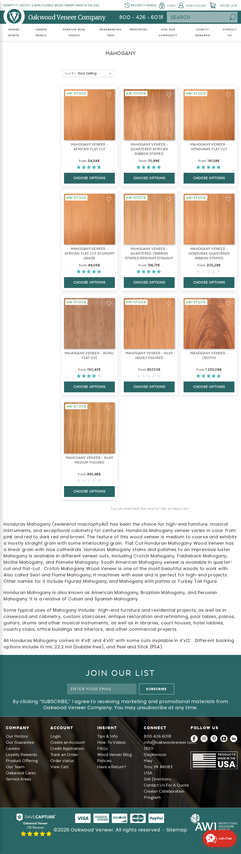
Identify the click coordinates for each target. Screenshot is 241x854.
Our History (17, 736)
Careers (13, 748)
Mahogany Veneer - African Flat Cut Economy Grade (89, 253)
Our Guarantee (20, 742)
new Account (196, 5)
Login (171, 5)
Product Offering (22, 760)
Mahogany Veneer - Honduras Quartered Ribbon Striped (209, 253)
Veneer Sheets (14, 32)
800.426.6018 (157, 736)
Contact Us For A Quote (166, 785)
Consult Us (230, 32)
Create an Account (67, 742)
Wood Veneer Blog (114, 754)
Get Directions (157, 779)
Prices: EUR (228, 5)
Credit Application (67, 748)
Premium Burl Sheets (74, 32)
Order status (62, 760)
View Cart (59, 766)
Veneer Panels (41, 32)
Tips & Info (107, 736)
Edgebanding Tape (111, 32)
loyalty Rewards (202, 32)
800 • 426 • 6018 (141, 17)
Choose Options (89, 178)
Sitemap (176, 829)
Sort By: (70, 73)
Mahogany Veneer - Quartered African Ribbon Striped (149, 149)
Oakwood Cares (21, 773)
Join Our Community (168, 32)
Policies (104, 760)
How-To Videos (111, 742)
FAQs (102, 748)
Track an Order (64, 754)
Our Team (15, 766)
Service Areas (18, 779)
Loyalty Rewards (21, 754)
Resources (138, 29)
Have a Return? (111, 766)
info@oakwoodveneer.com (169, 742)
